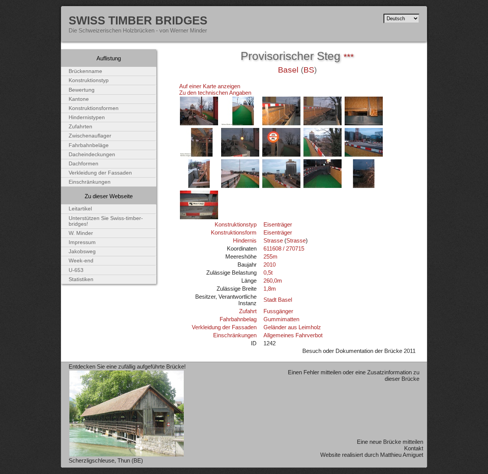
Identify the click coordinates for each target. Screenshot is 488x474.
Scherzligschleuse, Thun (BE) (106, 460)
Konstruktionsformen (94, 108)
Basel (288, 69)
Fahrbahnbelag (238, 319)
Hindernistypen (87, 117)
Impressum (82, 242)
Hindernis (245, 240)
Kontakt (413, 448)
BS (308, 69)
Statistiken (81, 279)
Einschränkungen (235, 335)
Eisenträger (277, 224)
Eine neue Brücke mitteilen (390, 441)
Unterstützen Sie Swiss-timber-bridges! (106, 221)
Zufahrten (80, 126)
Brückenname (85, 71)
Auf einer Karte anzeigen (209, 86)
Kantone (79, 99)
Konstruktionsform (234, 232)
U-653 (76, 270)
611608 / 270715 (283, 248)
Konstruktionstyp (236, 224)
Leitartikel (80, 209)
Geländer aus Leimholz (292, 327)
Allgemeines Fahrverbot (293, 335)
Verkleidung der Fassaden (224, 327)
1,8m (269, 288)
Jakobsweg (82, 251)
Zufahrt (248, 311)
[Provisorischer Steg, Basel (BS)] (199, 124)
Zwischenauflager (90, 136)
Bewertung (82, 90)
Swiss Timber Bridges (138, 20)
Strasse (273, 240)
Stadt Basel (277, 299)
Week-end (81, 261)
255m (270, 256)
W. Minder (81, 233)
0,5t (268, 272)
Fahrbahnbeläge (89, 145)
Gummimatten (281, 319)
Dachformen (83, 164)
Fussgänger (278, 311)
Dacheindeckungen (92, 154)
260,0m (272, 280)
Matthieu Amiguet (401, 454)
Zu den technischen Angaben (215, 92)
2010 (269, 264)
